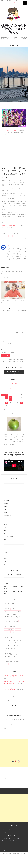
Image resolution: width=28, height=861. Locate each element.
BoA (5, 482)
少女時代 (15, 235)
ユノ (10, 235)
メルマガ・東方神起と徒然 (13, 132)
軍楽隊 (5, 555)
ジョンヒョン (14, 634)
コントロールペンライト (9, 629)
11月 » (5, 409)
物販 (5, 546)
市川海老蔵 (13, 648)
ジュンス (7, 634)
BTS (17, 603)
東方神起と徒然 (11, 656)
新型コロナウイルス (9, 650)
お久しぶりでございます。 (6, 277)
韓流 (5, 564)
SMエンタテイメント (21, 130)
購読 (5, 728)
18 (10, 400)
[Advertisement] (14, 151)
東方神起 (21, 132)
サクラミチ (18, 629)
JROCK (5, 488)
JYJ (4, 491)
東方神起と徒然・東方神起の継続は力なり (10, 225)
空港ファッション (7, 549)
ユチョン (7, 645)
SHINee (18, 611)
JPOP (5, 485)
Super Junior (8, 621)
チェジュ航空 (6, 527)
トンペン (10, 640)
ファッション (6, 533)
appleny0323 (13, 130)
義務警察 (6, 552)
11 (10, 397)
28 (21, 402)
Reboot (12, 611)
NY (12, 608)
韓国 (5, 561)
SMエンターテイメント (7, 233)
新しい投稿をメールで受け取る (8, 352)
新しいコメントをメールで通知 (8, 350)
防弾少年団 (16, 661)
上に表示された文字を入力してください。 (9, 343)
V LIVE (5, 509)
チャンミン (5, 235)
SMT (7, 614)
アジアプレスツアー (8, 624)
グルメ (5, 524)
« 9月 (2, 409)
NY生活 (5, 497)
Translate (10, 832)
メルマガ (14, 643)
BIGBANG (7, 603)
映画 (5, 539)
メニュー (12, 45)
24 (6, 402)
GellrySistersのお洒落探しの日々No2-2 (14, 28)
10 (6, 397)
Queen (6, 611)
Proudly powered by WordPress (7, 850)
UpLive (5, 506)
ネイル (5, 530)
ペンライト (7, 642)
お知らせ (6, 512)
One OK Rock (18, 608)
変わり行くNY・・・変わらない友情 (9, 840)
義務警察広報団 (8, 661)
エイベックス (4, 132)
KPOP (5, 494)
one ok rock (6, 500)
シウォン (7, 632)
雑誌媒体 (6, 558)
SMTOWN (15, 614)
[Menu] (25, 3)
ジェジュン (14, 632)
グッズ (5, 521)
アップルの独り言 (7, 515)
